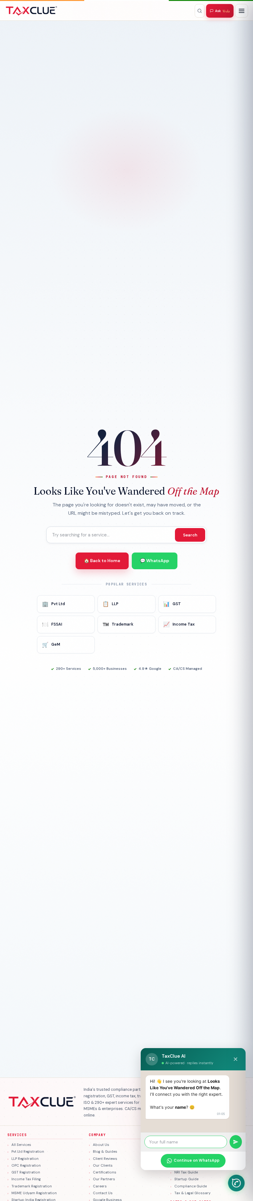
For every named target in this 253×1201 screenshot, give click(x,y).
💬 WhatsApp (154, 560)
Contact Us (103, 1193)
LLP (110, 603)
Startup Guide (186, 1179)
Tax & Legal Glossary (192, 1193)
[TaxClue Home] (31, 11)
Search (190, 535)
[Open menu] (241, 11)
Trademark (117, 624)
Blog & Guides (105, 1151)
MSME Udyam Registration (34, 1193)
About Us (101, 1144)
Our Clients (103, 1165)
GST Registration (25, 1172)
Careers (100, 1186)
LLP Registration (25, 1158)
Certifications (104, 1172)
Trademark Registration (31, 1186)
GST (172, 603)
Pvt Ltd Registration (27, 1151)
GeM (51, 644)
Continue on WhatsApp (196, 1160)
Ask (222, 11)
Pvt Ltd (53, 603)
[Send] (236, 1142)
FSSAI (52, 624)
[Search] (200, 11)
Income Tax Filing (26, 1179)
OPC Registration (26, 1165)
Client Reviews (105, 1158)
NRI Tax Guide (186, 1172)
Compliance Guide (190, 1186)
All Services (21, 1144)
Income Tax (179, 624)
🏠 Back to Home (102, 560)
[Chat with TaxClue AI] (236, 1183)
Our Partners (104, 1179)
